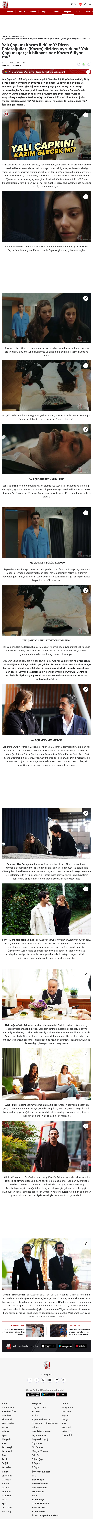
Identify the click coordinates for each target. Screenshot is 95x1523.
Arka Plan (37, 1427)
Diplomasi (37, 1443)
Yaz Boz (36, 1411)
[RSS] (63, 1380)
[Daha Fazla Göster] (89, 64)
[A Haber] (5, 4)
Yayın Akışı (38, 1499)
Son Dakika (8, 1423)
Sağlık (5, 1463)
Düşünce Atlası (40, 1407)
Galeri (5, 1471)
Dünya (43, 11)
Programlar (38, 1403)
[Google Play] (65, 1346)
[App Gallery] (81, 1346)
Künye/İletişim (40, 1483)
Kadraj (35, 1415)
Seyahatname (39, 1435)
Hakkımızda (38, 1507)
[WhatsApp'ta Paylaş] (84, 64)
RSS (34, 1475)
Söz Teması (38, 1447)
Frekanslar (38, 1491)
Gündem (21, 11)
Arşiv (34, 1495)
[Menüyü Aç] (89, 4)
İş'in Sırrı (36, 1455)
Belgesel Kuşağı (40, 1439)
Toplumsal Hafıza (41, 1419)
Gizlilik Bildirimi (40, 1503)
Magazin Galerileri (17, 37)
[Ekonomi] (62, 4)
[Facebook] (29, 1380)
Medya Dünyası (40, 1451)
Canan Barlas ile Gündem (45, 1423)
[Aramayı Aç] (85, 4)
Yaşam (33, 11)
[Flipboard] (56, 1380)
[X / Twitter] (36, 1380)
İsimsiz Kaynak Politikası (45, 1515)
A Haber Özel (9, 1411)
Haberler (5, 37)
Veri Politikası (39, 1487)
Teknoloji (7, 1447)
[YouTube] (50, 1380)
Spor (78, 11)
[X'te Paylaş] (79, 64)
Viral (4, 1443)
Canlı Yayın (8, 1407)
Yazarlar (6, 1467)
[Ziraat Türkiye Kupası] (80, 4)
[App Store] (48, 1346)
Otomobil (7, 1451)
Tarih (5, 1459)
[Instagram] (43, 1380)
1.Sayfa (35, 1467)
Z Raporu (36, 1463)
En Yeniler (8, 11)
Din (4, 1455)
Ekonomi (55, 11)
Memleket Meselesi (42, 1431)
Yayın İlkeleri (39, 1511)
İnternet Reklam (41, 1471)
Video (5, 1403)
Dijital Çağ (37, 1459)
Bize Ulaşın (38, 1479)
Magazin (67, 11)
